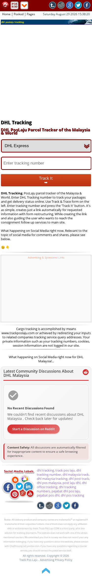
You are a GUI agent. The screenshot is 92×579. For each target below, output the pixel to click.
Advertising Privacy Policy (56, 560)
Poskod (19, 14)
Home (6, 14)
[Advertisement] (46, 72)
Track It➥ (46, 180)
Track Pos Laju (28, 560)
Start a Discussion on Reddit (33, 429)
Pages (31, 14)
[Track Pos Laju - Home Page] (5, 8)
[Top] (46, 574)
